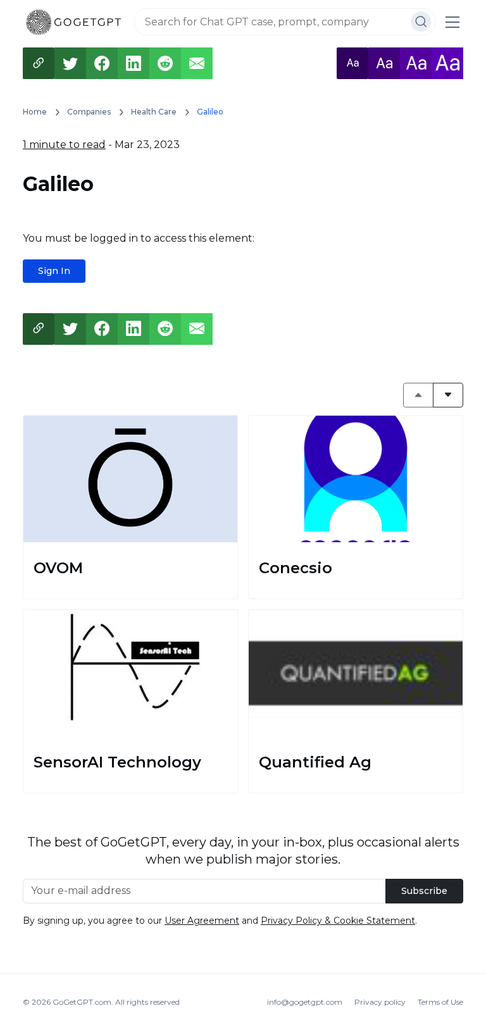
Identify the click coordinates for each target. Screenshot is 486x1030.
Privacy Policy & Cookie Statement (338, 920)
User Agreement (202, 920)
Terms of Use (440, 1002)
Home (35, 111)
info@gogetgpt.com (304, 1002)
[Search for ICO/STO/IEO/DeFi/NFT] (421, 21)
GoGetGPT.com (82, 1002)
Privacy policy (380, 1002)
